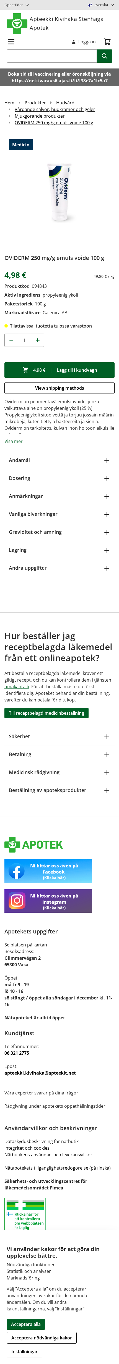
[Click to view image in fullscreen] (59, 192)
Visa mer (13, 441)
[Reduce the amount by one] (11, 340)
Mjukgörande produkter (40, 116)
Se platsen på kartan (25, 945)
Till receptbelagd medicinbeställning (46, 713)
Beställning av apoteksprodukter (47, 790)
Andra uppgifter (28, 567)
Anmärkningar (26, 496)
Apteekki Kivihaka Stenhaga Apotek (67, 23)
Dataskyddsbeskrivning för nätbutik (41, 1141)
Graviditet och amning (35, 532)
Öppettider (13, 4)
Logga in (87, 42)
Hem (9, 103)
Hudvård (65, 103)
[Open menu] (11, 41)
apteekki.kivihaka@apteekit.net (40, 1073)
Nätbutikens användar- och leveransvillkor (48, 1155)
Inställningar (24, 1352)
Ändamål (19, 460)
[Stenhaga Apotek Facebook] (59, 871)
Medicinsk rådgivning (34, 772)
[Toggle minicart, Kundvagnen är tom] (107, 42)
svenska (101, 4)
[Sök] (104, 56)
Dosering (19, 478)
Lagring (18, 550)
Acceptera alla (26, 1324)
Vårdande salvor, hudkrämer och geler (55, 109)
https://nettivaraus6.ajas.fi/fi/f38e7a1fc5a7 (60, 81)
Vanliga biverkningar (33, 514)
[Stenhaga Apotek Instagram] (59, 901)
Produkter (35, 103)
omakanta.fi (16, 687)
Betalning (20, 754)
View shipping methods (59, 388)
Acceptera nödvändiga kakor (41, 1338)
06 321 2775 (16, 1053)
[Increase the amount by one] (37, 340)
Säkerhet (19, 736)
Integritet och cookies (27, 1148)
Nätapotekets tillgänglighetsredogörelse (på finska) (57, 1168)
